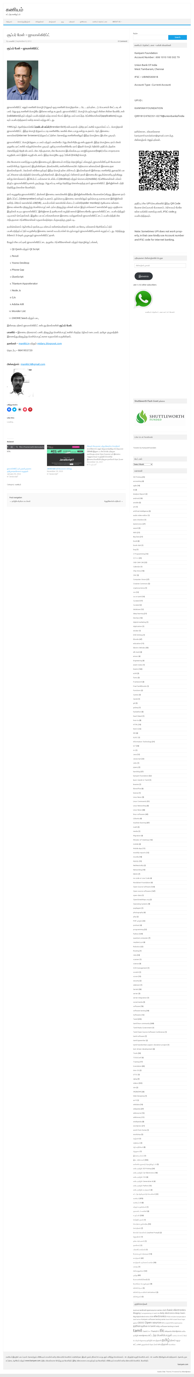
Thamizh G (155, 1331)
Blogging (136, 1313)
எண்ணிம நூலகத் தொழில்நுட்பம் (144, 1164)
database (136, 609)
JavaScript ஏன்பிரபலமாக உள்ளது (59, 469)
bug (134, 549)
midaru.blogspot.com (49, 343)
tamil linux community (141, 1023)
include (173, 1316)
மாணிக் (12, 41)
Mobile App (137, 848)
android (136, 498)
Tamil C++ (146, 1331)
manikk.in (24, 343)
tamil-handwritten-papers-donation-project (150, 1045)
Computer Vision (139, 579)
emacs (135, 656)
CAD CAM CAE (138, 562)
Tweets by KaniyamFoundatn (144, 448)
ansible (136, 502)
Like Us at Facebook (143, 437)
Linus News (137, 797)
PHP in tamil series (176, 1323)
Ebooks (136, 639)
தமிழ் (166, 1340)
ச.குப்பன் (136, 1215)
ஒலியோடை (83, 22)
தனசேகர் (136, 1245)
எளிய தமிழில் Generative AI (143, 1181)
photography (138, 912)
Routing (136, 951)
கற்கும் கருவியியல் (139, 1207)
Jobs (135, 763)
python (137, 1326)
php (134, 917)
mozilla (136, 857)
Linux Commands (139, 801)
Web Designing (139, 1096)
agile (135, 485)
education (137, 643)
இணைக (144, 276)
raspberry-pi (138, 942)
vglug (135, 1079)
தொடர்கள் (154, 1344)
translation (137, 1066)
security (136, 981)
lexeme (136, 784)
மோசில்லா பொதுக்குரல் (141, 1284)
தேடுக (135, 33)
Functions (137, 690)
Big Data (136, 537)
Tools (135, 1053)
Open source (153, 1322)
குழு (62, 22)
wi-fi (135, 1100)
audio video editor (140, 515)
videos (135, 1083)
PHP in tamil (165, 1323)
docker (135, 631)
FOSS (168, 1316)
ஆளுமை (136, 1151)
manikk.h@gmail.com (33, 364)
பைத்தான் (136, 1258)
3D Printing (137, 477)
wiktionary (137, 1117)
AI (134, 490)
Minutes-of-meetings (141, 840)
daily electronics (167, 1313)
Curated (136, 601)
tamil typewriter (139, 1040)
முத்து (135, 1275)
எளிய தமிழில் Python (140, 1186)
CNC (134, 575)
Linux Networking (139, 806)
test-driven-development (142, 1049)
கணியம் (14, 9)
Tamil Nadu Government (142, 1028)
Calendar (136, 567)
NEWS (135, 874)
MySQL (135, 861)
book (135, 541)
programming (138, 929)
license (135, 793)
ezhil (135, 673)
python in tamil (148, 1326)
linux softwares (139, 814)
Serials (135, 989)
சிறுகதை (142, 1340)
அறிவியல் (136, 1143)
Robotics (136, 946)
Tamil (135, 1019)
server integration (140, 998)
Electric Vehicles (139, 648)
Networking (137, 870)
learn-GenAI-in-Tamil (141, 780)
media (135, 831)
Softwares (137, 1015)
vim (134, 1087)
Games (135, 695)
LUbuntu (136, 818)
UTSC (135, 1074)
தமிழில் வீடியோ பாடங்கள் (20, 501)
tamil (137, 1330)
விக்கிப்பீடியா (137, 1288)
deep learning (138, 613)
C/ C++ (135, 558)
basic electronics (176, 1309)
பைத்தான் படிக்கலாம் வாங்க (143, 1262)
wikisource (137, 1113)
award (135, 528)
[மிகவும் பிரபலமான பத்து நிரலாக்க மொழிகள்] (107, 455)
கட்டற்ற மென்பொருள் (160, 1335)
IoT (134, 746)
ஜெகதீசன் (137, 1237)
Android (136, 1310)
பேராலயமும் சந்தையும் (141, 1254)
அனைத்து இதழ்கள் (23, 22)
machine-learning (139, 823)
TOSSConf (137, 1057)
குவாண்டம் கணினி (140, 1211)
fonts (135, 677)
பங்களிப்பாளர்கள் (139, 1249)
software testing (139, 1011)
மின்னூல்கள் (40, 22)
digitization (137, 626)
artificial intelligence (140, 511)
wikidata (136, 1104)
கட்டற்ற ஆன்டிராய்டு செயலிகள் (144, 1194)
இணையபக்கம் (138, 1156)
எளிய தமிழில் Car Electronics (143, 1173)
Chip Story (137, 571)
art (134, 507)
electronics (160, 1316)
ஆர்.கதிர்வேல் (138, 1147)
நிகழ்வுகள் (52, 22)
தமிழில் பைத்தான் (153, 1340)
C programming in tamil (149, 1313)
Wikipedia (168, 1331)
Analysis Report (139, 494)
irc (134, 750)
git (134, 703)
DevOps (136, 618)
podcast (136, 925)
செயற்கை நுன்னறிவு (140, 1224)
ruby (135, 955)
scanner (136, 959)
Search (177, 37)
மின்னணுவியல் (138, 1271)
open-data (137, 895)
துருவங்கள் (145, 1344)
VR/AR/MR (137, 1092)
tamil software (138, 1036)
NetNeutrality (138, 865)
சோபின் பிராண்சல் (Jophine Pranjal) (146, 1232)
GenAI (135, 699)
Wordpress (176, 1331)
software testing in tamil (169, 1326)
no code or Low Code (141, 878)
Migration (137, 836)
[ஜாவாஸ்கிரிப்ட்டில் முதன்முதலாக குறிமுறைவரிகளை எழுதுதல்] (25, 455)
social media (138, 1002)
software (136, 1006)
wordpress (137, 1126)
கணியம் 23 (137, 1203)
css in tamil (137, 596)
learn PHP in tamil (171, 1319)
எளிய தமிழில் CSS (139, 1177)
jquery (135, 767)
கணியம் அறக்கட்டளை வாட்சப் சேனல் (160, 312)
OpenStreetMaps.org (141, 899)
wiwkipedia (137, 1122)
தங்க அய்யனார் (138, 1241)
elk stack (136, 652)
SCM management (140, 968)
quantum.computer (140, 938)
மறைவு (135, 1267)
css (134, 592)
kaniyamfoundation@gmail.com (151, 135)
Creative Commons (140, 584)
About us (116, 22)
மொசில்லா (172, 1344)
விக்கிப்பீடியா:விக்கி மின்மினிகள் (144, 1292)
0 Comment (122, 41)
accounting (137, 481)
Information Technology (142, 742)
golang (135, 707)
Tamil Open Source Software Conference (148, 1032)
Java (135, 754)
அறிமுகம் (9, 22)
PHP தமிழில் (137, 921)
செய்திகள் (137, 1228)
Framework (137, 682)
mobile (135, 844)
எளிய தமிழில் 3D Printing (142, 1168)
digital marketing (139, 622)
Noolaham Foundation (141, 882)
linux (179, 1319)
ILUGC (135, 737)
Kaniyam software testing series (153, 1319)
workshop (137, 1134)
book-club (137, 545)
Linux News (137, 810)
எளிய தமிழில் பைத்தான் (141, 1190)
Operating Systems (140, 904)
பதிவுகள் (72, 22)
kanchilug (136, 771)
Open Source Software (142, 887)
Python (136, 934)
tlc (162, 1330)
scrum (135, 976)
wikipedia (136, 1109)
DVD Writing (138, 635)
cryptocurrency (139, 588)
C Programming (139, 554)
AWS (135, 532)
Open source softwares (142, 891)
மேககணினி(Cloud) (140, 1279)
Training (136, 1062)
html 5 (135, 729)
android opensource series (151, 1310)
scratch (136, 972)
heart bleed (137, 716)
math (135, 827)
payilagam (137, 908)
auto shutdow (138, 520)
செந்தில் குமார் (138, 1220)
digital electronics (143, 1316)
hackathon (137, 712)
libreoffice (137, 788)
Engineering (137, 660)
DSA (151, 1316)
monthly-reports (139, 853)
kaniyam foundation (140, 776)
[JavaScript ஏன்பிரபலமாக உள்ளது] (65, 455)
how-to (136, 720)
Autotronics (137, 524)
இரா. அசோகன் (138, 1160)
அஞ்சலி (136, 1139)
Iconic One (161, 1372)
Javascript (137, 759)
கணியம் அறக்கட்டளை (100, 22)
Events (135, 669)
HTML (135, 724)
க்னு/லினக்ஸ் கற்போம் (113, 501)
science (136, 963)
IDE (134, 733)
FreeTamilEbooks (139, 686)
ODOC (141, 1322)
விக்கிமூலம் (137, 1297)
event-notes (137, 665)
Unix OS (136, 1070)
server (135, 993)
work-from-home (139, 1130)
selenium (136, 985)
